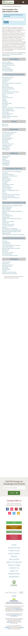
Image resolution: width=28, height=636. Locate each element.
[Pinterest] (16, 509)
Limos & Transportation (7, 225)
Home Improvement (7, 187)
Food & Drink (14, 553)
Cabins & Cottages (6, 62)
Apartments (5, 141)
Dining (14, 121)
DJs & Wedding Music (7, 215)
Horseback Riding (6, 78)
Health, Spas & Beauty (7, 246)
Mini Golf (4, 106)
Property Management (7, 138)
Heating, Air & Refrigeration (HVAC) (10, 190)
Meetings (14, 153)
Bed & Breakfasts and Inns (8, 65)
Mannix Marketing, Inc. (17, 608)
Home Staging (5, 146)
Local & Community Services (14, 238)
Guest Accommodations (8, 221)
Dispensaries (5, 267)
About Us (14, 571)
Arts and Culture (6, 115)
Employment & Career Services (9, 176)
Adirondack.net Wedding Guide (14, 203)
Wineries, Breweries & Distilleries (10, 116)
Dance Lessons (5, 214)
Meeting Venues (6, 156)
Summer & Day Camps (7, 93)
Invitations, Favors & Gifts (8, 224)
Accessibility (7, 627)
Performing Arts (6, 117)
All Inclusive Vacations (7, 70)
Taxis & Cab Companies (8, 252)
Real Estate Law (6, 148)
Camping (4, 66)
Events (14, 556)
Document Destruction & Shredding (11, 194)
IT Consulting (5, 181)
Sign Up (12, 493)
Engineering (5, 177)
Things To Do (14, 551)
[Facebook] (7, 509)
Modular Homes (6, 136)
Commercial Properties (7, 133)
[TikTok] (9, 513)
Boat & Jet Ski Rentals (7, 87)
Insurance (4, 193)
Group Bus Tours (6, 162)
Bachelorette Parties (7, 207)
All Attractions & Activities (14, 74)
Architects (4, 199)
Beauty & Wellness (6, 208)
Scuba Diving (5, 80)
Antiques (4, 270)
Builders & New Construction (9, 132)
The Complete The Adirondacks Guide (13, 6)
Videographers (5, 165)
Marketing (4, 183)
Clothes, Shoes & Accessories (9, 272)
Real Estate (14, 129)
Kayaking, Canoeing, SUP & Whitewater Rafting (13, 107)
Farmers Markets (6, 269)
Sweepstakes (14, 574)
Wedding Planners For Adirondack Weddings (13, 234)
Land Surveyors (6, 149)
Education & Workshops (8, 174)
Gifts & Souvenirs (6, 262)
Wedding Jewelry (6, 233)
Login (14, 522)
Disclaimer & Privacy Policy (11, 614)
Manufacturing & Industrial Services (10, 197)
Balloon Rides (5, 86)
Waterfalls (4, 100)
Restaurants (5, 124)
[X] (14, 513)
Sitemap (14, 596)
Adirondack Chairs (6, 266)
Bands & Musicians (6, 180)
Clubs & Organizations (7, 109)
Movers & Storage (6, 189)
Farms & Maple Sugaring (8, 110)
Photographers (5, 163)
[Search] (21, 592)
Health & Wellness (6, 178)
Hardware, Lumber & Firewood (9, 273)
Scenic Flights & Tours (7, 113)
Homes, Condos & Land (8, 144)
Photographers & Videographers (10, 228)
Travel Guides (14, 565)
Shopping (14, 259)
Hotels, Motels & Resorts (8, 63)
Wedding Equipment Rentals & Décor (11, 231)
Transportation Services (7, 184)
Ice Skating (5, 102)
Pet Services (5, 251)
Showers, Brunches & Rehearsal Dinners (11, 230)
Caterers (4, 159)
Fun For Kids (5, 90)
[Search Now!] (6, 22)
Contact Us (14, 568)
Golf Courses (5, 84)
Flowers (4, 220)
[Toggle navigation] (23, 2)
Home (3, 6)
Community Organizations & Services (11, 245)
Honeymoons (5, 223)
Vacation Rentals (6, 68)
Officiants (4, 227)
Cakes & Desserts (6, 210)
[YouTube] (11, 509)
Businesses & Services (14, 169)
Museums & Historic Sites (8, 89)
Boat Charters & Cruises (7, 77)
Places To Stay (14, 548)
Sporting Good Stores (7, 265)
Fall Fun (4, 99)
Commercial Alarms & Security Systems (12, 171)
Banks (3, 191)
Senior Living (5, 142)
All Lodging (14, 59)
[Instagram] (20, 509)
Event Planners (5, 160)
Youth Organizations (7, 254)
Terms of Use (19, 614)
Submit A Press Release (14, 527)
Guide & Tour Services (7, 97)
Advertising (5, 173)
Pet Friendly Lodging (7, 69)
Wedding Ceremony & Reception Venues (12, 205)
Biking (3, 94)
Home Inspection (6, 135)
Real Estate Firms (6, 139)
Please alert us (9, 621)
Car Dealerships (6, 242)
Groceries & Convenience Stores (10, 255)
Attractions (4, 81)
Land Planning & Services (8, 196)
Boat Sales (4, 241)
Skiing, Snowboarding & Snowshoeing (11, 83)
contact (21, 627)
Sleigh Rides (5, 104)
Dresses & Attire (6, 217)
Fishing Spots (5, 112)
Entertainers (5, 157)
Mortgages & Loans (6, 145)
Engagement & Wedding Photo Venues (11, 218)
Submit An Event (14, 531)
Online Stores (5, 263)
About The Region (14, 562)
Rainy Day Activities (7, 103)
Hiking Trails (5, 96)
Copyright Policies (14, 615)
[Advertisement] (14, 419)
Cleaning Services (6, 244)
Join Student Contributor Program (14, 537)
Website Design (6, 186)
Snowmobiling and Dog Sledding (10, 91)
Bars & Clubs (5, 125)
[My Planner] (18, 513)
